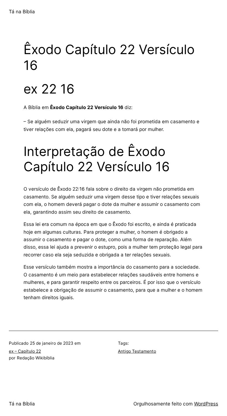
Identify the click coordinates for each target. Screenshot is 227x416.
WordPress (206, 404)
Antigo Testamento (137, 351)
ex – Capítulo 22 (25, 351)
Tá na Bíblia (22, 11)
